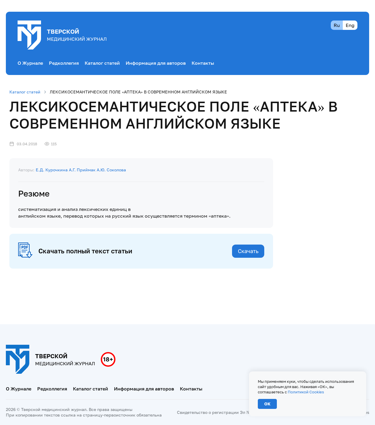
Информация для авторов (156, 63)
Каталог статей (102, 63)
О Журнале (30, 63)
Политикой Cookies (306, 392)
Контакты (203, 63)
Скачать (248, 251)
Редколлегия (64, 63)
